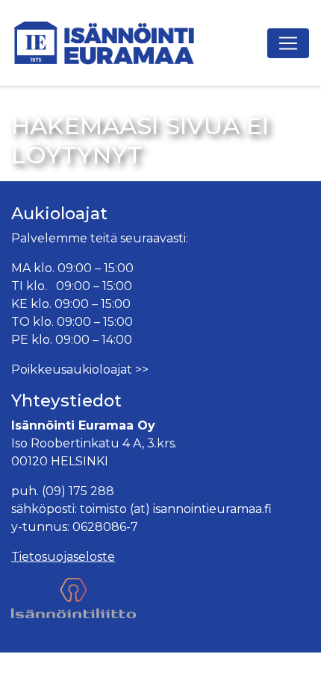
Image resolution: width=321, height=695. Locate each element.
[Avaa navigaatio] (288, 43)
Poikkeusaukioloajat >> (80, 369)
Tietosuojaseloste (63, 557)
